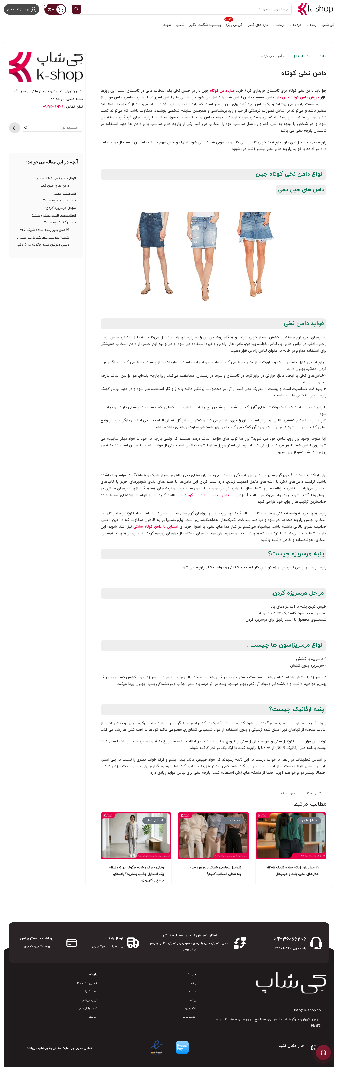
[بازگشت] (14, 127)
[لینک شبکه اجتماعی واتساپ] (314, 1048)
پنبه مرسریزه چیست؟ (59, 200)
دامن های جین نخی (54, 185)
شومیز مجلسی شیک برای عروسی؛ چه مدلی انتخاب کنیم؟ (41, 237)
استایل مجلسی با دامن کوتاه (209, 495)
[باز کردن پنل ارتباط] (323, 1052)
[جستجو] (76, 9)
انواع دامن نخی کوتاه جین (56, 178)
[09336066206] (316, 943)
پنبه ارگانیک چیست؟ (60, 222)
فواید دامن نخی (64, 193)
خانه (322, 56)
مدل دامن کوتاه (222, 90)
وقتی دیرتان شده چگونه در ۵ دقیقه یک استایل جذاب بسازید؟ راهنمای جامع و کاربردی (136, 873)
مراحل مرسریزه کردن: (60, 208)
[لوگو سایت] (315, 9)
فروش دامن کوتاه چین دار (297, 97)
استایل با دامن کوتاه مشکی (155, 526)
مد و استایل (301, 56)
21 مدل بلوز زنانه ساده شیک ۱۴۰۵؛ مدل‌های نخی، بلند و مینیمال (41, 230)
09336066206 (290, 939)
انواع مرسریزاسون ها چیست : (54, 215)
